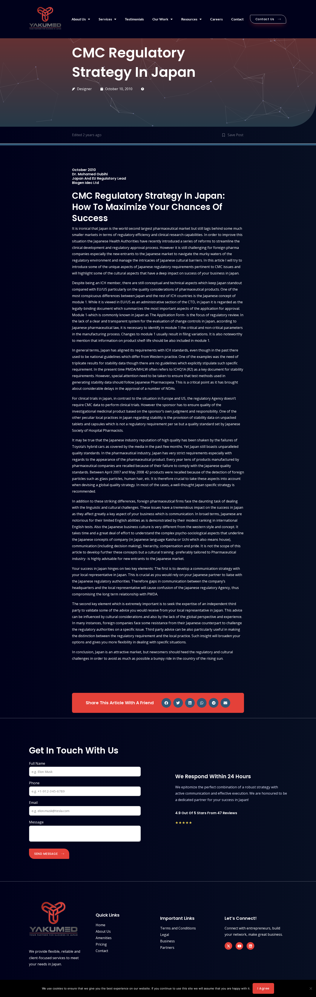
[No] (310, 988)
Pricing (101, 944)
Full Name (37, 763)
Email (33, 802)
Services (105, 19)
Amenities (104, 938)
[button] (166, 703)
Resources (189, 19)
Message (36, 822)
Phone (34, 783)
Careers (216, 19)
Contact (237, 19)
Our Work (160, 19)
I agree (263, 988)
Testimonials (134, 19)
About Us (79, 19)
